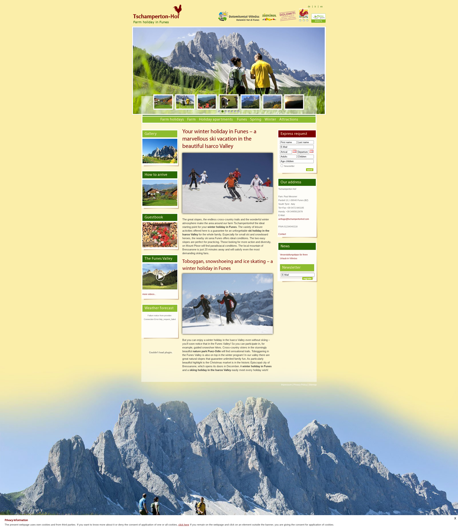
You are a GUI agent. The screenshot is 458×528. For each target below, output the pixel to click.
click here (183, 524)
